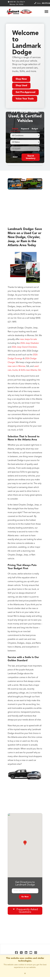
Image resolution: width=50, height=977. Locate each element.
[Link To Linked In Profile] (26, 952)
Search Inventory (30, 157)
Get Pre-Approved (25, 92)
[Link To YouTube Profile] (31, 952)
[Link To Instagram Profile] (36, 952)
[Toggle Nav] (46, 11)
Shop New (21, 79)
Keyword (25, 129)
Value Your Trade (25, 99)
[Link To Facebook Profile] (16, 952)
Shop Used (21, 85)
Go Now (25, 897)
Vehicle (15, 129)
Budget (35, 129)
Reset (15, 157)
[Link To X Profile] (21, 952)
